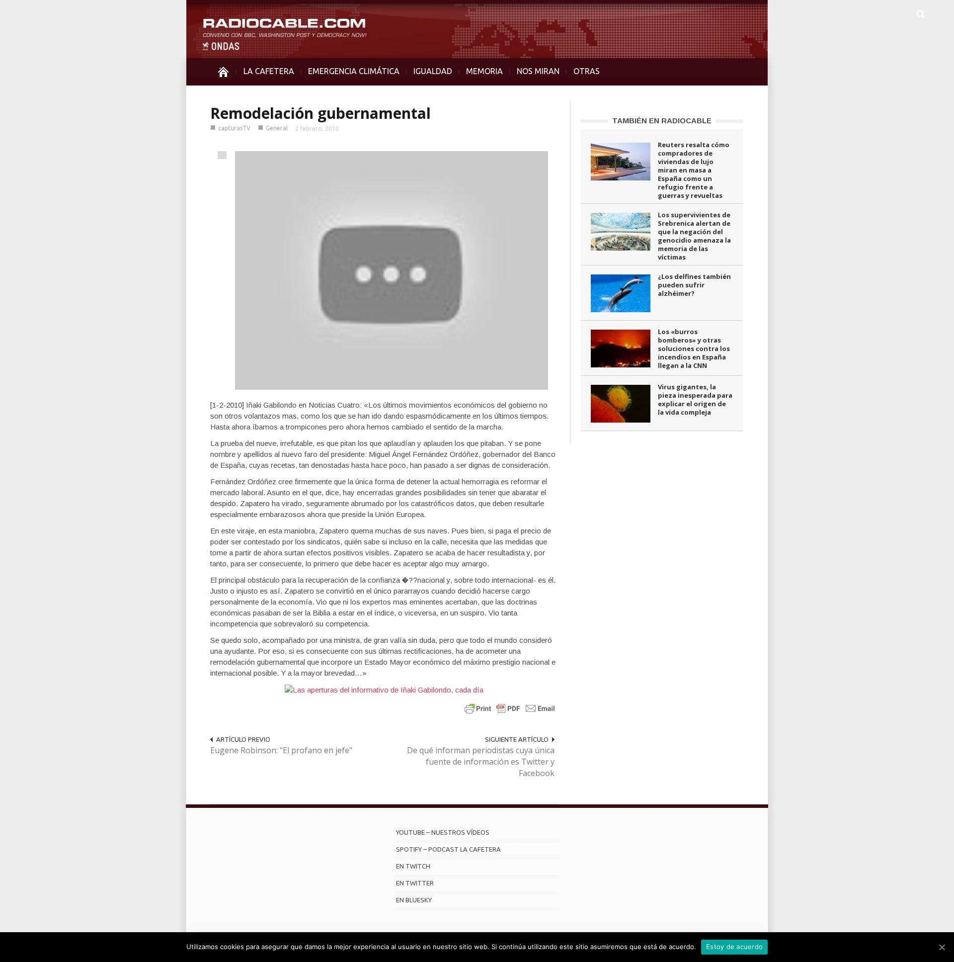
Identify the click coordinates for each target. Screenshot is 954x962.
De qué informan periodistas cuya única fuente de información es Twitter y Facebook (481, 762)
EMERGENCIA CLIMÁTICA (353, 71)
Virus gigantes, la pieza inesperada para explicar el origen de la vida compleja (695, 399)
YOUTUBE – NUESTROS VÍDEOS (442, 832)
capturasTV (234, 128)
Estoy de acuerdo (734, 947)
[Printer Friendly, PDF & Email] (510, 708)
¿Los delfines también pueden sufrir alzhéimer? (694, 285)
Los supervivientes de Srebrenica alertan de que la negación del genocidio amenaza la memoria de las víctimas (694, 236)
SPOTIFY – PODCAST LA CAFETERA (448, 849)
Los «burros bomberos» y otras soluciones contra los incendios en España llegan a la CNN (694, 348)
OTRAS (586, 71)
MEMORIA (484, 71)
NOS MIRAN (538, 71)
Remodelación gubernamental (320, 113)
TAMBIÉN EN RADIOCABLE (662, 120)
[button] (920, 13)
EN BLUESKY (414, 899)
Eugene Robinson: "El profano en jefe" (281, 750)
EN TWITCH (413, 866)
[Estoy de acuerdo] (942, 947)
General (277, 128)
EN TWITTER (415, 882)
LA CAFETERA (268, 71)
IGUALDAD (432, 71)
